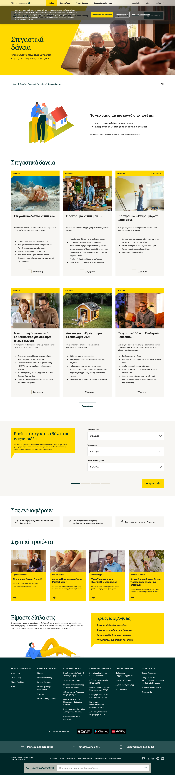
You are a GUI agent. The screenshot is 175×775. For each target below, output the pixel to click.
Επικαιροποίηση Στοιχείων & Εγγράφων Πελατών (74, 710)
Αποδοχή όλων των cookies (102, 14)
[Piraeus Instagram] (153, 758)
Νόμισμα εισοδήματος (96, 461)
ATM (13, 686)
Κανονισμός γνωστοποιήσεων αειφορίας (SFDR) (96, 705)
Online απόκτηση (156, 173)
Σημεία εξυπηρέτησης (124, 684)
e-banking (15, 673)
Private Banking (43, 682)
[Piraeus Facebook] (143, 758)
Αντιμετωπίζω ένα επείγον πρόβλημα (115, 639)
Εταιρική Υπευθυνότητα (151, 687)
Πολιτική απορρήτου (85, 758)
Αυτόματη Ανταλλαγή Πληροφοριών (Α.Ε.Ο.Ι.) (99, 713)
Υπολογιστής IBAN (123, 680)
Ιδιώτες (14, 84)
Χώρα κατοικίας (94, 429)
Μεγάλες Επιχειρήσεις (46, 698)
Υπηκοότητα (92, 445)
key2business (121, 689)
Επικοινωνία (147, 692)
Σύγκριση (38, 271)
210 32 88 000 (147, 746)
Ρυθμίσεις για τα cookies (141, 14)
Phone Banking (17, 682)
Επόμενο (150, 483)
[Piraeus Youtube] (157, 758)
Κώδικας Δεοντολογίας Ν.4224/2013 (99, 681)
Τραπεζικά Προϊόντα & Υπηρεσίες (32, 84)
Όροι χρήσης (71, 758)
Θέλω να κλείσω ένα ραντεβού (112, 625)
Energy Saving (21, 3)
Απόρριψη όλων (122, 14)
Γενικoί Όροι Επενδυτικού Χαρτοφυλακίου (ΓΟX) (100, 688)
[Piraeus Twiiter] (148, 758)
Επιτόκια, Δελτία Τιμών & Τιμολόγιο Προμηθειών (73, 674)
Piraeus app (16, 677)
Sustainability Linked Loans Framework (98, 674)
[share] (162, 84)
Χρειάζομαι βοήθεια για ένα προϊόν (114, 634)
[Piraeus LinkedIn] (162, 758)
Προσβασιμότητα (115, 758)
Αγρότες (40, 694)
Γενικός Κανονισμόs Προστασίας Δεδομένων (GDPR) (73, 702)
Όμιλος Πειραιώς (149, 673)
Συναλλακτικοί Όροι (71, 680)
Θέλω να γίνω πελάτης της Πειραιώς (114, 629)
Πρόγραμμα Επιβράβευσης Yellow (124, 674)
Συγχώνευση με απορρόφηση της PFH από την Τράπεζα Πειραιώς (153, 680)
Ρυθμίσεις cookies (101, 758)
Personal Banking (44, 677)
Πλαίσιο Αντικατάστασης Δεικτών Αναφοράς (73, 686)
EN (12, 3)
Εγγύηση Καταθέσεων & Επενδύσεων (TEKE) (99, 696)
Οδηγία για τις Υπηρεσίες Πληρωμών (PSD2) (73, 693)
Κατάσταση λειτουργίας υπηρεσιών (73, 717)
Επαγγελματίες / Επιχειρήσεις (44, 688)
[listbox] (126, 436)
